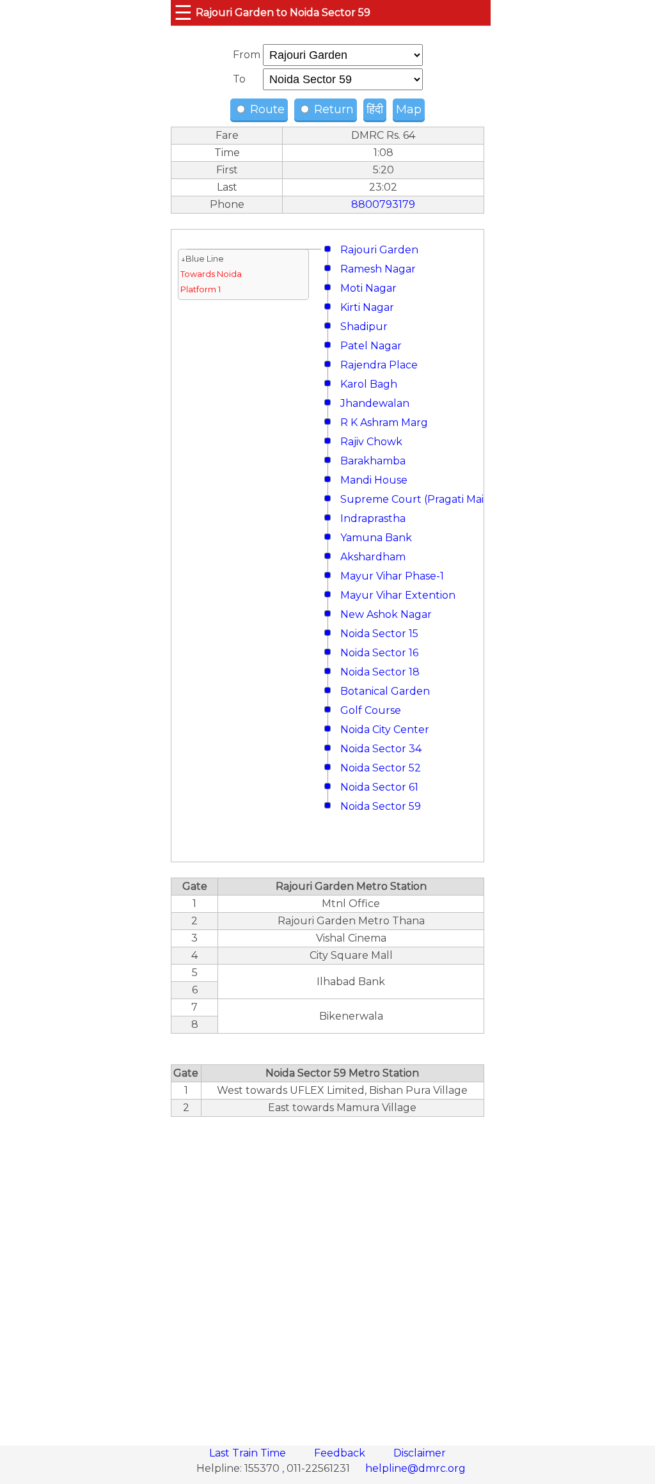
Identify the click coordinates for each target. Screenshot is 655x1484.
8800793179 (383, 204)
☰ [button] (183, 12)
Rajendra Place (379, 365)
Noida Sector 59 (380, 806)
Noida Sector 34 (381, 749)
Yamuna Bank (376, 538)
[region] (327, 1274)
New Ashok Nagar (386, 614)
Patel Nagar (371, 346)
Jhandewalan (374, 403)
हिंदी (375, 109)
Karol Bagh (368, 384)
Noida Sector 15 (379, 634)
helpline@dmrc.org (415, 1468)
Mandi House (373, 480)
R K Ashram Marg (384, 422)
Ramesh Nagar (378, 269)
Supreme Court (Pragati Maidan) (423, 499)
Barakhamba (373, 461)
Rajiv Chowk (371, 442)
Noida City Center (384, 729)
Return (332, 109)
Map (409, 109)
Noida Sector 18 (380, 672)
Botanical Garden (385, 691)
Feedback (341, 1453)
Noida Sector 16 (379, 653)
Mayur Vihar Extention (397, 595)
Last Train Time (248, 1453)
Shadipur (364, 326)
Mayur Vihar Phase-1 (392, 576)
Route (266, 109)
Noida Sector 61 (379, 787)
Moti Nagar (368, 288)
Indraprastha (373, 518)
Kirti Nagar (367, 307)
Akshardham (373, 557)
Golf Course (370, 710)
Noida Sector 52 (380, 768)
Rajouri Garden (379, 250)
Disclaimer (419, 1453)
